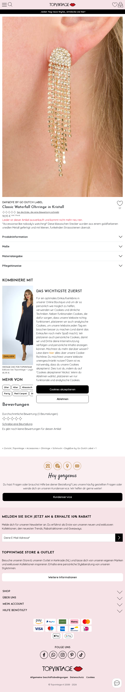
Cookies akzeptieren (62, 389)
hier (51, 352)
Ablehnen (62, 399)
